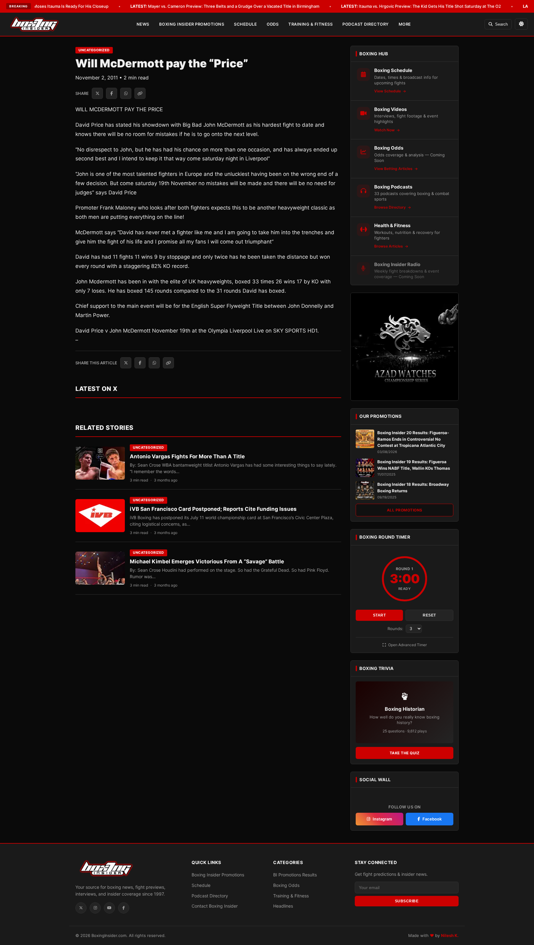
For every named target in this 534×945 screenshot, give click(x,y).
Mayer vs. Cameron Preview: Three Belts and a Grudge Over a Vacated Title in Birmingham (224, 6)
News (143, 24)
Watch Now (385, 130)
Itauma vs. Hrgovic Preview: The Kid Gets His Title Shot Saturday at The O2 (421, 6)
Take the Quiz (405, 753)
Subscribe (407, 901)
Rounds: (396, 628)
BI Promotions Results (295, 874)
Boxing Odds (286, 885)
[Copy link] (140, 93)
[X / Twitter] (81, 907)
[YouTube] (109, 907)
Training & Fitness (310, 24)
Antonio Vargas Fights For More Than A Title (187, 456)
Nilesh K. (450, 935)
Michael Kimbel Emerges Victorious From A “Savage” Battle (207, 561)
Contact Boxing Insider (215, 906)
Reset (429, 615)
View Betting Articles (393, 168)
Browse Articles (389, 246)
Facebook (432, 818)
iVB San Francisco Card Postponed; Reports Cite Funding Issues (213, 509)
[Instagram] (95, 907)
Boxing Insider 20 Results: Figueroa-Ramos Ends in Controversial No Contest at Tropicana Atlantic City (413, 439)
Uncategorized (94, 50)
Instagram (382, 818)
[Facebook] (123, 907)
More (405, 24)
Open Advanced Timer (407, 644)
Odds (272, 24)
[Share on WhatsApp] (125, 93)
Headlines (283, 906)
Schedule (245, 24)
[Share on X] (97, 93)
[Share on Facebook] (111, 93)
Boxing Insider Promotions (191, 24)
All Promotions (404, 510)
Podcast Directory (365, 24)
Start (379, 615)
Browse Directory (390, 207)
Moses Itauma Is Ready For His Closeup (62, 6)
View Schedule (388, 91)
